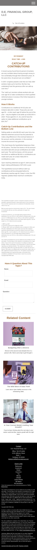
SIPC (6, 514)
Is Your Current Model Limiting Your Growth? (18, 426)
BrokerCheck (4, 486)
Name (6, 269)
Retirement (18, 466)
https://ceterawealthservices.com (27, 530)
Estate (18, 470)
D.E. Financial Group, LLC (16, 13)
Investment (18, 468)
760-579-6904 (19, 23)
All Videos (18, 481)
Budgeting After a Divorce (18, 348)
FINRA (3, 514)
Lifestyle (18, 478)
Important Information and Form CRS (9, 546)
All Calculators (18, 483)
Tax (18, 474)
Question (6, 292)
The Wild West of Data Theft (18, 387)
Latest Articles (18, 479)
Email (6, 280)
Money (19, 476)
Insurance (19, 472)
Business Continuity (23, 546)
